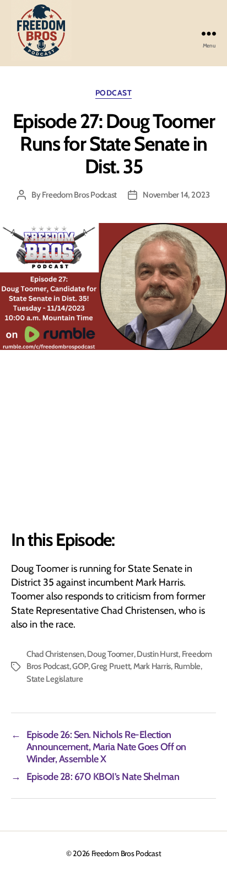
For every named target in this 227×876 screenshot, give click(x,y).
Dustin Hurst (158, 654)
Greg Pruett (110, 666)
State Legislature (54, 679)
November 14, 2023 (176, 195)
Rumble (187, 666)
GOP (80, 666)
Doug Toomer (110, 654)
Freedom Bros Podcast (79, 195)
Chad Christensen (55, 654)
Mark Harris (152, 666)
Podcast (113, 93)
